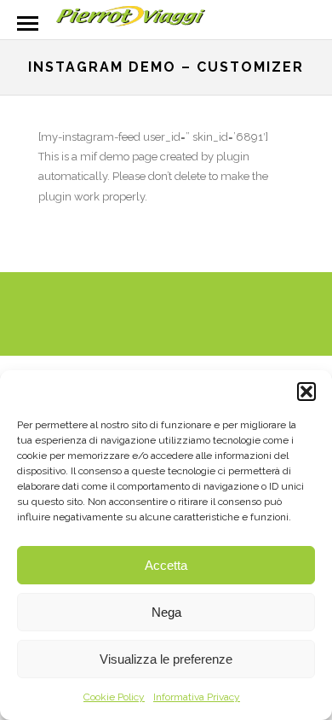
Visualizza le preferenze (166, 659)
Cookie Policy (114, 697)
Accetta (166, 565)
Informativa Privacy (196, 697)
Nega (166, 612)
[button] (306, 391)
